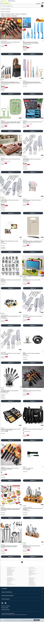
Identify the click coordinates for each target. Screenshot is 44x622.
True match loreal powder (32, 578)
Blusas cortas (8, 581)
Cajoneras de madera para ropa (33, 573)
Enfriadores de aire (31, 572)
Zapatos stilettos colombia (32, 584)
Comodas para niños (9, 577)
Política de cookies (4, 607)
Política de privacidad (5, 609)
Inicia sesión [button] (38, 3)
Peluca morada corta (9, 573)
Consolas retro (9, 585)
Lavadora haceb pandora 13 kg (11, 567)
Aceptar (36, 620)
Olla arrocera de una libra (32, 583)
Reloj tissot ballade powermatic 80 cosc (11, 584)
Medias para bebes (31, 567)
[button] (22, 6)
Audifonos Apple (31, 582)
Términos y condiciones (5, 605)
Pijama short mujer (31, 577)
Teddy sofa (30, 571)
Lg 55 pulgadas (9, 568)
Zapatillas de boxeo (31, 579)
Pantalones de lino (9, 572)
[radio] (23, 553)
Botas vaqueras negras (10, 574)
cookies (31, 620)
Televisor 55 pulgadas (10, 571)
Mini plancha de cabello (32, 581)
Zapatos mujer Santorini (32, 585)
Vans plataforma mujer (32, 574)
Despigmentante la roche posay (11, 579)
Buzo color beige (9, 583)
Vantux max (8, 582)
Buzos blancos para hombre (32, 568)
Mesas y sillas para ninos (10, 578)
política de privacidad (25, 620)
